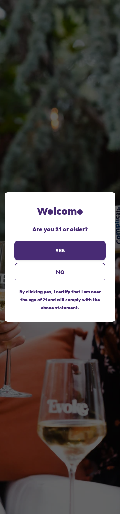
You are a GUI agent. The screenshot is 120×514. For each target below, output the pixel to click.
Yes (60, 250)
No (60, 272)
